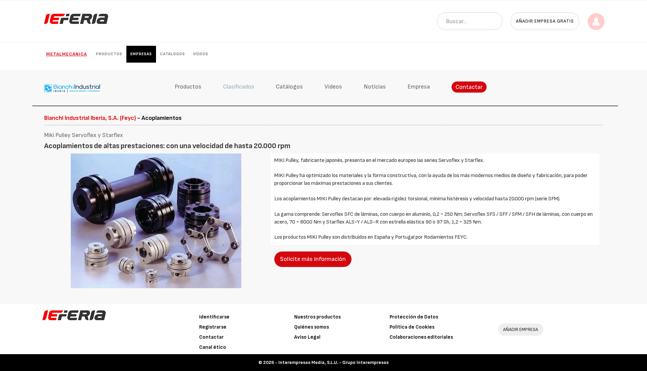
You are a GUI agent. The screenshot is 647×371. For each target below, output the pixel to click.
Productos (109, 54)
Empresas (141, 54)
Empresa (418, 86)
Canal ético (212, 347)
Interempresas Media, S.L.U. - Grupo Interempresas (333, 362)
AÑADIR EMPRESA (520, 329)
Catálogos (172, 54)
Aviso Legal (307, 337)
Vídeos (200, 54)
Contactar (469, 87)
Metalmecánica (66, 54)
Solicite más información (313, 259)
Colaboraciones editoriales (421, 337)
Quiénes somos (311, 327)
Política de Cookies (412, 327)
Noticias (375, 86)
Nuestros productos (317, 317)
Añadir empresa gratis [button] (545, 21)
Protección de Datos (414, 317)
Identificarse (214, 317)
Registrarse (212, 327)
